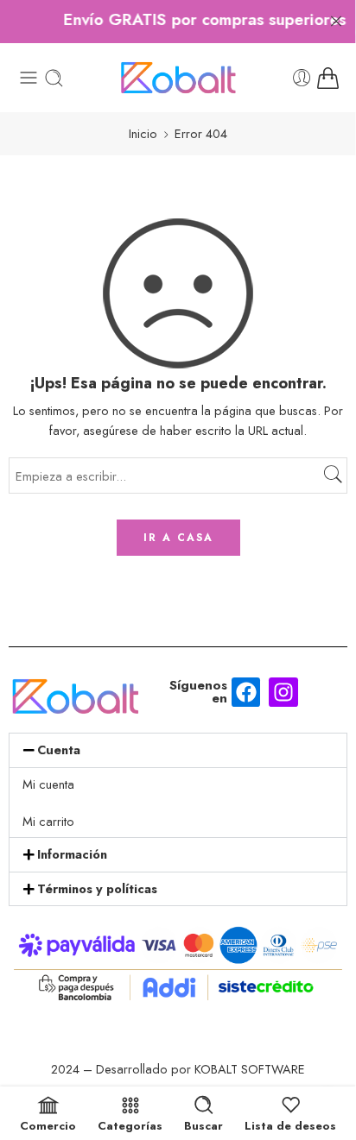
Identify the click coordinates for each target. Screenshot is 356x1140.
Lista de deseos (290, 1124)
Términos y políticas (97, 888)
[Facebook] (246, 692)
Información (72, 854)
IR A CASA (178, 537)
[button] (178, 750)
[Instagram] (283, 692)
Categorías (130, 1124)
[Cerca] (336, 21)
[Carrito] (328, 78)
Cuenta (58, 749)
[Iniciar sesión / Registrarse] (302, 78)
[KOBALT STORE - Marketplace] (178, 77)
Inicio (143, 133)
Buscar (203, 1124)
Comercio (48, 1124)
